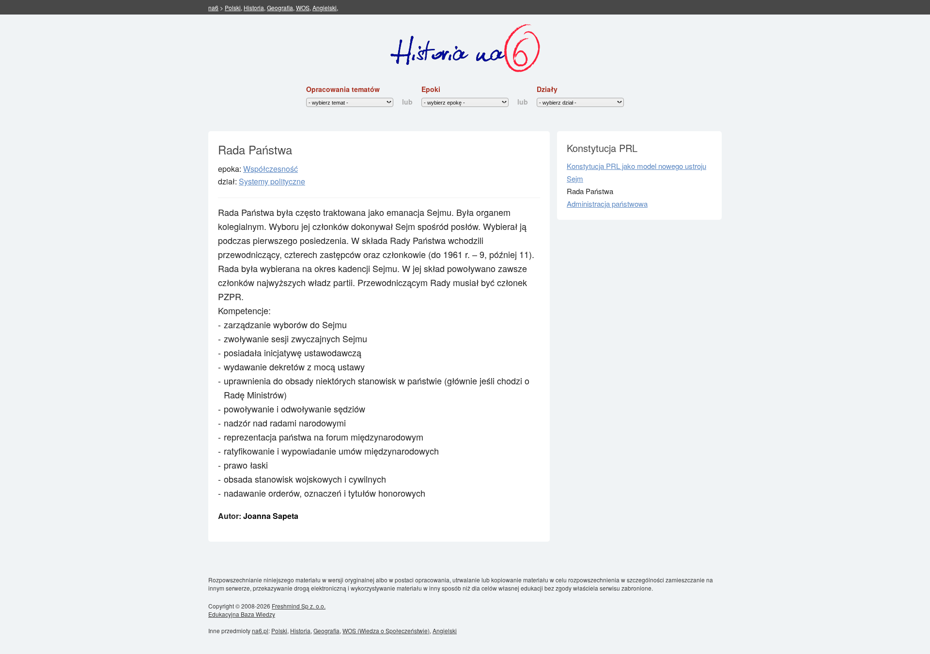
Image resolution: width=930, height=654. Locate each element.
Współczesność (270, 168)
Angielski (324, 7)
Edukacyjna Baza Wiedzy (241, 614)
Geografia (280, 7)
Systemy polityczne (272, 181)
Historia (254, 7)
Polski (233, 7)
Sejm (575, 178)
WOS (303, 7)
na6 (213, 7)
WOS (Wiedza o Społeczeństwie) (386, 630)
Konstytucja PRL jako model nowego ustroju (636, 166)
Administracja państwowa (607, 203)
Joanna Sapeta (270, 515)
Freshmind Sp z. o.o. (299, 606)
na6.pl (260, 630)
